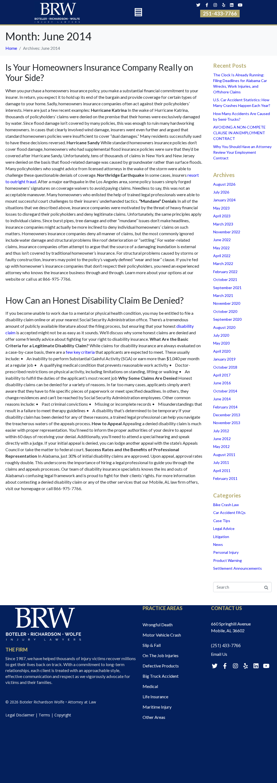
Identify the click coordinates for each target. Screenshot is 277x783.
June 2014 (222, 399)
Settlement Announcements (237, 568)
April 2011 (221, 470)
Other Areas (154, 717)
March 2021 (223, 295)
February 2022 (225, 271)
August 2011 (224, 454)
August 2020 (224, 327)
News (218, 544)
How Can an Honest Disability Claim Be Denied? (94, 300)
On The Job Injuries (161, 655)
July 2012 (221, 430)
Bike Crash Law (226, 504)
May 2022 (221, 247)
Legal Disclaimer (19, 715)
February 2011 (225, 478)
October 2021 (225, 279)
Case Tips (221, 520)
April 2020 (221, 351)
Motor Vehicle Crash (162, 634)
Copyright (62, 715)
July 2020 (221, 335)
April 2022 (221, 255)
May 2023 (221, 208)
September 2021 (227, 287)
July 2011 (221, 462)
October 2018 (225, 367)
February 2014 (225, 407)
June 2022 (222, 239)
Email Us (219, 654)
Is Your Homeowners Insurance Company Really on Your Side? (99, 72)
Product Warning (227, 560)
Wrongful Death (158, 624)
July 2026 (221, 192)
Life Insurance (155, 696)
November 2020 (226, 303)
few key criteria (80, 352)
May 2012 (221, 446)
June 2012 (222, 438)
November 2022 (226, 232)
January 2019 (224, 359)
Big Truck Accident (161, 676)
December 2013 (226, 414)
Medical (150, 686)
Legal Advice (224, 528)
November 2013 (226, 422)
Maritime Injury (157, 706)
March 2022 (223, 263)
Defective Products (161, 665)
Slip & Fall (152, 645)
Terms (44, 715)
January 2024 (224, 200)
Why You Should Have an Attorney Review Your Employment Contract (242, 152)
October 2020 (225, 311)
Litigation (221, 536)
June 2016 (222, 383)
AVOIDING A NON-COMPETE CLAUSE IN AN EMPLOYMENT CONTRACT (239, 133)
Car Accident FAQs (229, 512)
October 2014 (225, 391)
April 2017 (221, 375)
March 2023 (223, 224)
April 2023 (221, 216)
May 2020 (221, 343)
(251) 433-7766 (226, 645)
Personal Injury (226, 552)
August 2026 (224, 184)
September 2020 (227, 319)
